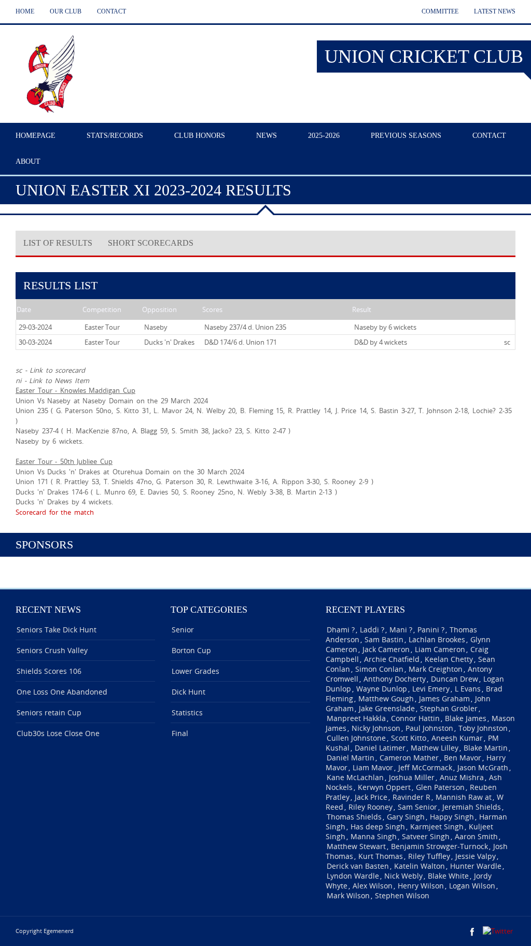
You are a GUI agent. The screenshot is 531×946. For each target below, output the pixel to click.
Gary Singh (406, 817)
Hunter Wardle (475, 866)
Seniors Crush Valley (52, 650)
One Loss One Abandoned (62, 692)
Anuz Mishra (462, 777)
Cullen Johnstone (356, 738)
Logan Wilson (472, 886)
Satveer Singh (426, 836)
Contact (111, 11)
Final (180, 733)
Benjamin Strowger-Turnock (439, 846)
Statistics (187, 712)
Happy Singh (452, 817)
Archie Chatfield (392, 659)
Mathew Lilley (434, 748)
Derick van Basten (358, 866)
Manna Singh (374, 836)
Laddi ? (372, 629)
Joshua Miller (412, 777)
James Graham (444, 698)
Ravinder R (411, 797)
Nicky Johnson (376, 728)
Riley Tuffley (429, 856)
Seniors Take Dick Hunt (56, 629)
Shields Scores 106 (49, 671)
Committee (440, 11)
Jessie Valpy (475, 856)
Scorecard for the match (55, 512)
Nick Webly (403, 876)
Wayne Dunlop (381, 689)
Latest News (494, 11)
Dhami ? (341, 629)
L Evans (468, 689)
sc (507, 342)
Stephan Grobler (449, 708)
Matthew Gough (386, 698)
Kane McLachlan (355, 777)
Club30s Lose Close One (58, 733)
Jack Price (371, 797)
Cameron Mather (409, 758)
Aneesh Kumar (457, 738)
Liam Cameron (440, 649)
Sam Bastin (384, 639)
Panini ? (430, 629)
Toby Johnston (483, 728)
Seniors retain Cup (49, 712)
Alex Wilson (373, 886)
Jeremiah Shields (471, 807)
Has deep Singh (378, 826)
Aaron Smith (476, 836)
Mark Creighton (436, 669)
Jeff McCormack (425, 767)
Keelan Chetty (449, 659)
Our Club (65, 11)
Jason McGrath (482, 767)
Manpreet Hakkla (356, 718)
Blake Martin (486, 748)
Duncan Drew (454, 679)
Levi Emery (431, 689)
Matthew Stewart (356, 846)
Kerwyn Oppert (384, 787)
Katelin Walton (419, 866)
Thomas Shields (354, 817)
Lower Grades (195, 671)
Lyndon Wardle (353, 876)
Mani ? (400, 629)
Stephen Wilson (402, 895)
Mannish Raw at (464, 797)
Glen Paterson (440, 787)
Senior (183, 629)
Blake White (448, 876)
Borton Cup (191, 650)
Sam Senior (417, 807)
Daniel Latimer (380, 748)
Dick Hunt (188, 692)
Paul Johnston (429, 728)
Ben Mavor (462, 758)
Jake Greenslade (387, 708)
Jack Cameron (386, 649)
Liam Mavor (373, 767)
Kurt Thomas (380, 856)
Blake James (465, 718)
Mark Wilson (348, 895)
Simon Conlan (379, 669)
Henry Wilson (421, 886)
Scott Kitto (408, 738)
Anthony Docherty (395, 679)
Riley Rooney (370, 807)
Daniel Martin (350, 758)
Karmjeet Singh (437, 826)
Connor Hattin (415, 718)
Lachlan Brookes (437, 639)
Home (25, 11)
